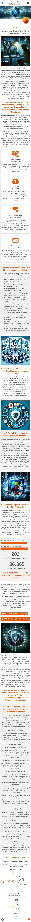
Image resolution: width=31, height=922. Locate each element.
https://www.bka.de (17, 610)
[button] (2, 919)
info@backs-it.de (15, 872)
